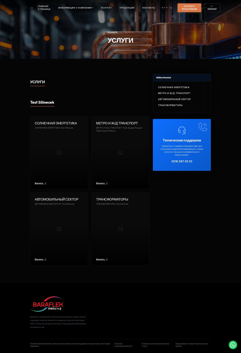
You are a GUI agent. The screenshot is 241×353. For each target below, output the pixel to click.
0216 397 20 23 (182, 161)
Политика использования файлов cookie (155, 345)
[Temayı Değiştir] (171, 7)
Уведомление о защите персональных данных (192, 345)
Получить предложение (189, 7)
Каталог (212, 9)
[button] (233, 345)
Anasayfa (112, 32)
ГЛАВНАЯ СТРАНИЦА (44, 7)
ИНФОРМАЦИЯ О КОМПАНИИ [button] (75, 8)
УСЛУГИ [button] (105, 8)
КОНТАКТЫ (148, 8)
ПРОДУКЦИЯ (127, 8)
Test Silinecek (42, 102)
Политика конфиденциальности (123, 345)
